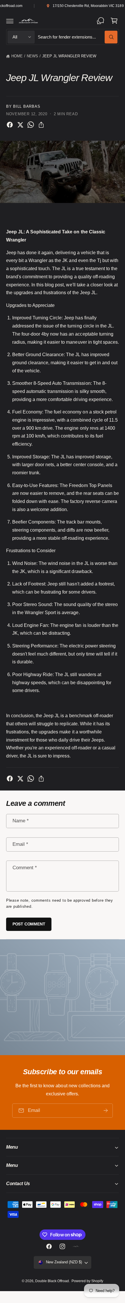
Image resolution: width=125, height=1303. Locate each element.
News (32, 56)
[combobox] (77, 37)
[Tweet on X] (20, 124)
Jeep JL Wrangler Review (69, 56)
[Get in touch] (100, 21)
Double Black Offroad (52, 1281)
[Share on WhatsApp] (30, 124)
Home (17, 56)
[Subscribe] (105, 1110)
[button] (10, 21)
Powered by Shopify (87, 1281)
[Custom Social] (76, 1246)
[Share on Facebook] (9, 124)
